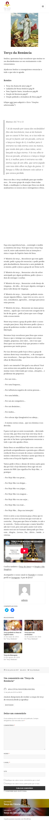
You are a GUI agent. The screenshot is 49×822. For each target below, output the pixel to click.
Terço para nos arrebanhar (29, 634)
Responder (9, 705)
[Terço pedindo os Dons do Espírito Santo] (13, 625)
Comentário (9, 725)
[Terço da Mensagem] (13, 648)
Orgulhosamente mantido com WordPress (17, 819)
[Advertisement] (24, 216)
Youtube (31, 575)
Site (5, 771)
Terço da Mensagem (10, 655)
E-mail (7, 762)
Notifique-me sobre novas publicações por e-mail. (23, 784)
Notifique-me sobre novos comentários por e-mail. (23, 780)
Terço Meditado (34, 670)
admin (24, 670)
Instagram (15, 577)
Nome (7, 754)
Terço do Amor (25, 566)
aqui (11, 102)
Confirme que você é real (16, 791)
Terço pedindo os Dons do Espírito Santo (12, 634)
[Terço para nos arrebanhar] (33, 625)
